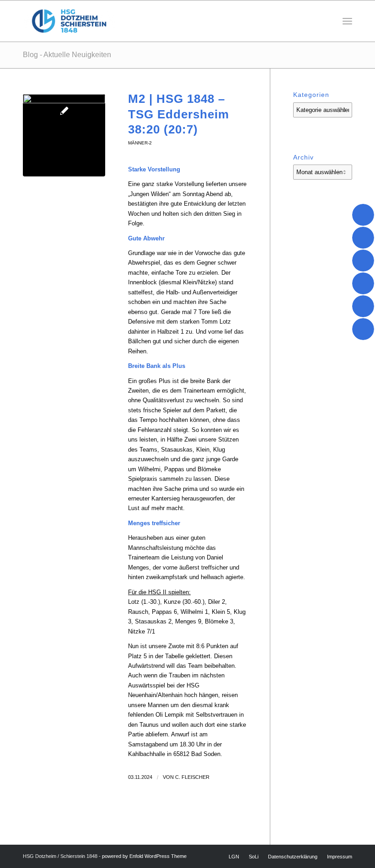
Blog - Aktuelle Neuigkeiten (67, 55)
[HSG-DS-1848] (69, 21)
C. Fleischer (192, 777)
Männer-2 (140, 142)
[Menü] (347, 21)
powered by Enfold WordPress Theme (144, 856)
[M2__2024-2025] (64, 135)
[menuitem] (347, 21)
